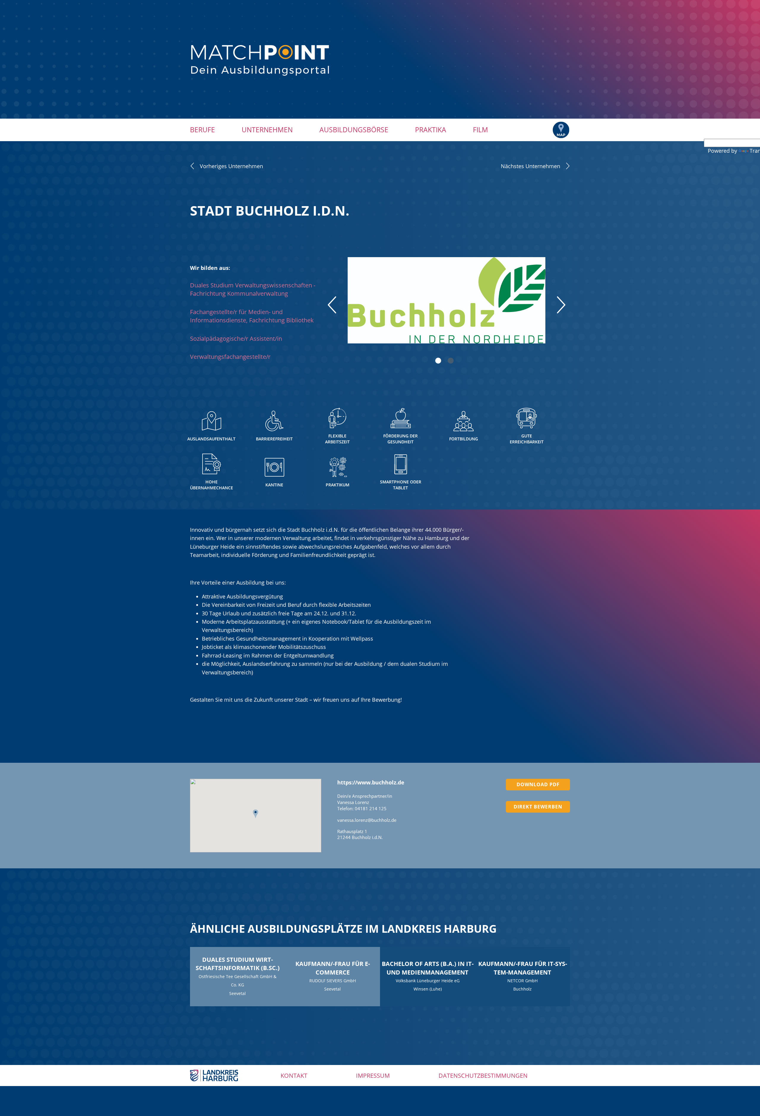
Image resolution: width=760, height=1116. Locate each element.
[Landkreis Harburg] (214, 1074)
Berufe (202, 129)
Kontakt (294, 1076)
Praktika (430, 129)
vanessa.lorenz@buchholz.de (366, 820)
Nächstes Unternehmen (530, 166)
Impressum (373, 1076)
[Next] (561, 305)
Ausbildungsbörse (353, 129)
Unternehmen (267, 129)
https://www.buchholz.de (370, 782)
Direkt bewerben (538, 806)
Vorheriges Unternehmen (231, 166)
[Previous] (332, 305)
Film (480, 129)
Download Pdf (538, 784)
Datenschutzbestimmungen (483, 1076)
